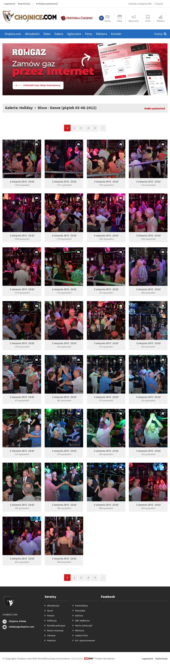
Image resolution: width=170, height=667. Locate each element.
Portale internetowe (104, 658)
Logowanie (9, 3)
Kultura (79, 615)
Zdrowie (51, 635)
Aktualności (53, 605)
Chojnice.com (12, 34)
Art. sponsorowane (85, 640)
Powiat (50, 615)
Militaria (79, 630)
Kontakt (116, 34)
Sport (50, 610)
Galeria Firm (81, 635)
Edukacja (52, 620)
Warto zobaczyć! (83, 625)
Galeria (58, 34)
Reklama (101, 34)
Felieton (51, 640)
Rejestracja (24, 3)
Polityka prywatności (47, 3)
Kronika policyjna (56, 625)
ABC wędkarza (82, 620)
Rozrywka (80, 610)
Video (46, 34)
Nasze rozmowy (55, 630)
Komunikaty (81, 605)
